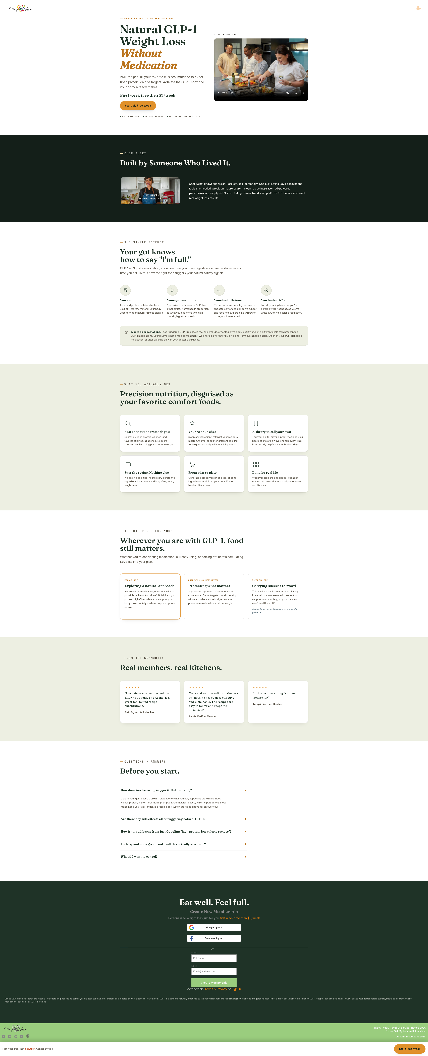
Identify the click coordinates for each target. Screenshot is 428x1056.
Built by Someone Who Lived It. (175, 163)
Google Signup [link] (214, 927)
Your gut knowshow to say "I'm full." (155, 255)
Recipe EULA (418, 1027)
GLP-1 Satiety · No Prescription (149, 18)
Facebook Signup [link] (214, 938)
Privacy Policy (380, 1027)
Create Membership (214, 982)
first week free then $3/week (240, 918)
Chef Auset (135, 153)
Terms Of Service (399, 1027)
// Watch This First (226, 34)
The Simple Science (144, 242)
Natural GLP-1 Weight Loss (158, 47)
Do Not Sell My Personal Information (405, 1031)
